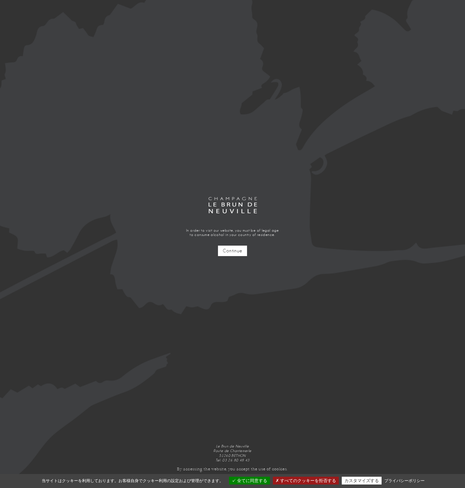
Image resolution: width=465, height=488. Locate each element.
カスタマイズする (361, 480)
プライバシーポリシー (404, 480)
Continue (232, 250)
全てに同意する (251, 480)
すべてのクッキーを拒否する (307, 480)
